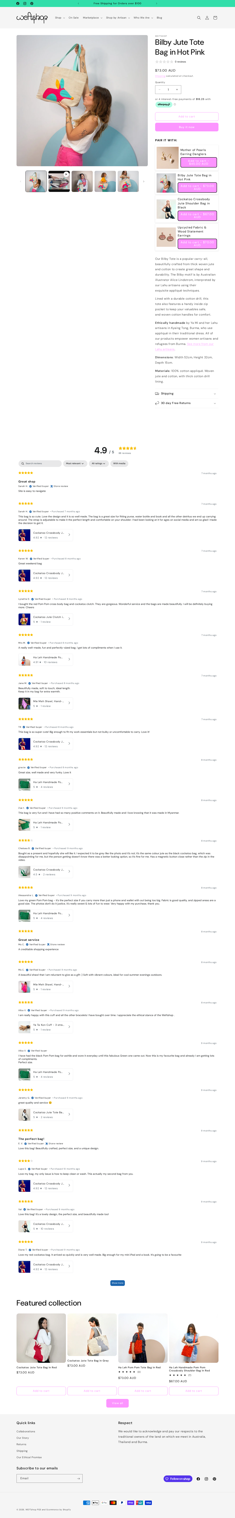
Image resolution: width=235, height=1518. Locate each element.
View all (117, 1403)
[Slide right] (144, 181)
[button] (59, 17)
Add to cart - (198, 162)
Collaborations (26, 1431)
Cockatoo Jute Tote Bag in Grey (88, 1360)
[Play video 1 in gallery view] (59, 181)
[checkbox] (119, 463)
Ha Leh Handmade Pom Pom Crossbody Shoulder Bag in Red (189, 1369)
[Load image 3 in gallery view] (105, 181)
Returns (21, 1444)
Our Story (23, 1438)
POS (39, 1509)
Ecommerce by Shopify (58, 1509)
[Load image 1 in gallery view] (36, 181)
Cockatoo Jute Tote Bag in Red (37, 1367)
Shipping (160, 75)
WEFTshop (31, 1509)
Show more (117, 1283)
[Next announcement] (157, 3)
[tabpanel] (117, 874)
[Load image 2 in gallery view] (82, 181)
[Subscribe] (78, 1478)
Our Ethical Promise (29, 1457)
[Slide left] (21, 181)
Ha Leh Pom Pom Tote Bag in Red (139, 1367)
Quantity (160, 82)
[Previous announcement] (78, 3)
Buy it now (187, 127)
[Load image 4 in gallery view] (128, 181)
